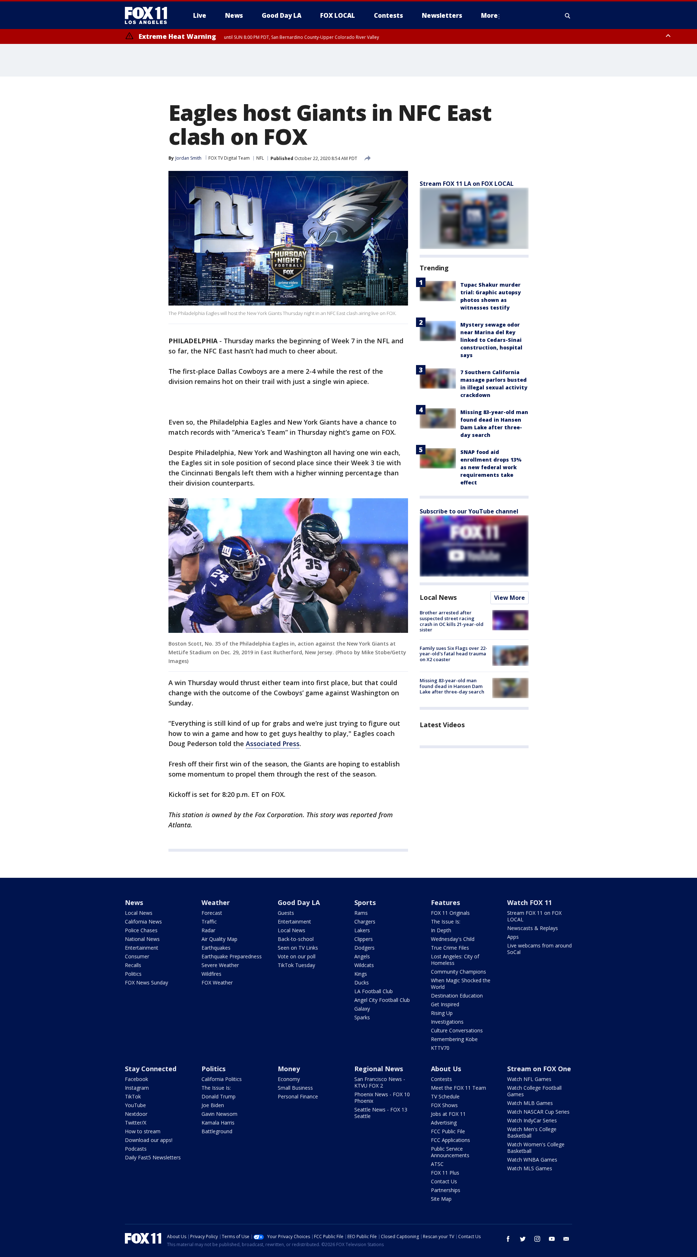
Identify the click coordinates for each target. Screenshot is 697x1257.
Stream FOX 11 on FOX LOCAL (534, 916)
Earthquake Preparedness (231, 956)
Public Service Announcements (450, 1152)
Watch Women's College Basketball (535, 1147)
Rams (361, 912)
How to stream (142, 1131)
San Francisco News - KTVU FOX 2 (379, 1082)
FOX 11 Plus (445, 1172)
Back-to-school (296, 938)
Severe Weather (220, 965)
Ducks (361, 982)
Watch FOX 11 (529, 902)
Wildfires (211, 973)
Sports (365, 902)
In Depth (441, 930)
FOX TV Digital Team (229, 158)
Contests (441, 1079)
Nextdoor (136, 1113)
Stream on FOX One (539, 1068)
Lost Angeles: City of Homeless (455, 959)
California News (143, 921)
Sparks (362, 1017)
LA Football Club (373, 991)
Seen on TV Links (298, 947)
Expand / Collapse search (567, 15)
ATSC (437, 1163)
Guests (286, 912)
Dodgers (364, 947)
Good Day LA (299, 902)
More (489, 15)
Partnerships (445, 1190)
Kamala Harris (218, 1122)
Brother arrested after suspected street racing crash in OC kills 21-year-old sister (452, 621)
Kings (360, 973)
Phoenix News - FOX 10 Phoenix (382, 1097)
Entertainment (141, 947)
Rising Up (442, 1013)
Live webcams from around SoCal (539, 948)
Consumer (137, 956)
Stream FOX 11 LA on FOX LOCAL (467, 184)
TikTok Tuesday (296, 965)
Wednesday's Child (452, 938)
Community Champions (458, 971)
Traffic (209, 921)
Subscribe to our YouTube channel (469, 511)
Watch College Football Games (534, 1091)
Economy (289, 1079)
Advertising (444, 1122)
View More (509, 598)
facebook (508, 1239)
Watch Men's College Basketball (532, 1132)
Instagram (137, 1087)
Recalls (133, 965)
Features (445, 902)
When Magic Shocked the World (460, 983)
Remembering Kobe (454, 1039)
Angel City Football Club (382, 999)
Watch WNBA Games (532, 1159)
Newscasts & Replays (532, 928)
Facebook (136, 1079)
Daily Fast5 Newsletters (153, 1157)
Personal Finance (298, 1096)
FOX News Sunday (146, 982)
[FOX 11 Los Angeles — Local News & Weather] (149, 15)
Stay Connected (150, 1068)
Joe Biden (212, 1105)
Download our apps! (148, 1140)
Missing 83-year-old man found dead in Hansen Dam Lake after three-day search (452, 686)
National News (142, 938)
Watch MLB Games (530, 1103)
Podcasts (136, 1148)
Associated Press (272, 743)
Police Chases (141, 930)
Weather (215, 902)
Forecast (211, 912)
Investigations (447, 1021)
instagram (537, 1239)
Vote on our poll (296, 956)
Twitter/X (135, 1122)
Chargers (364, 921)
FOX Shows (444, 1105)
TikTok (133, 1096)
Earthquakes (216, 947)
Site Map (441, 1198)
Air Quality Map (219, 938)
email (566, 1239)
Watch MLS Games (529, 1168)
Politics (133, 973)
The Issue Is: (445, 921)
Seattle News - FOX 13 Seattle (380, 1112)
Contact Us (444, 1181)
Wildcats (364, 965)
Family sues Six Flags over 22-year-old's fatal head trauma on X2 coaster (453, 653)
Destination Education (457, 995)
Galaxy (362, 1008)
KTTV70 (440, 1047)
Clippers (363, 938)
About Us (446, 1068)
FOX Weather (217, 982)
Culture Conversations (457, 1030)
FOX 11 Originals (450, 912)
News (134, 902)
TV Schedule (445, 1096)
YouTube (135, 1105)
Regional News (378, 1068)
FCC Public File (448, 1131)
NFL (260, 158)
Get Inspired (445, 1004)
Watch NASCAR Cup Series (538, 1111)
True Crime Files (450, 947)
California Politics (221, 1079)
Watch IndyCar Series (532, 1120)
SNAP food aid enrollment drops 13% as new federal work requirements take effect (491, 467)
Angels (362, 956)
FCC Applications (450, 1140)
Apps (513, 936)
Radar (208, 930)
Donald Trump (218, 1096)
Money (289, 1068)
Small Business (295, 1087)
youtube (552, 1239)
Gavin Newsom (219, 1113)
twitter (523, 1239)
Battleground (216, 1131)
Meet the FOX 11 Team (458, 1087)
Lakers (362, 930)
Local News (438, 597)
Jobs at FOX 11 (448, 1113)
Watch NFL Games (529, 1079)
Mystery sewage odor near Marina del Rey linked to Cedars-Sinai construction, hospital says (491, 340)
